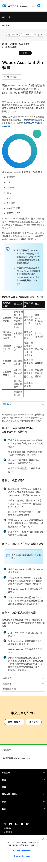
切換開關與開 (9, 689)
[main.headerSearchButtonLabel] (33, 5)
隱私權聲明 (8, 832)
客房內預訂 (8, 683)
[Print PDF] (16, 53)
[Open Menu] (44, 5)
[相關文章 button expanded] (43, 749)
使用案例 (7, 404)
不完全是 (33, 722)
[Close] (43, 838)
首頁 (3, 17)
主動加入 (7, 678)
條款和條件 (8, 828)
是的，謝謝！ (14, 722)
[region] (23, 848)
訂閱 (25, 53)
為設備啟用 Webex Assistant (16, 758)
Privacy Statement (22, 851)
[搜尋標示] (33, 6)
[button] (38, 5)
